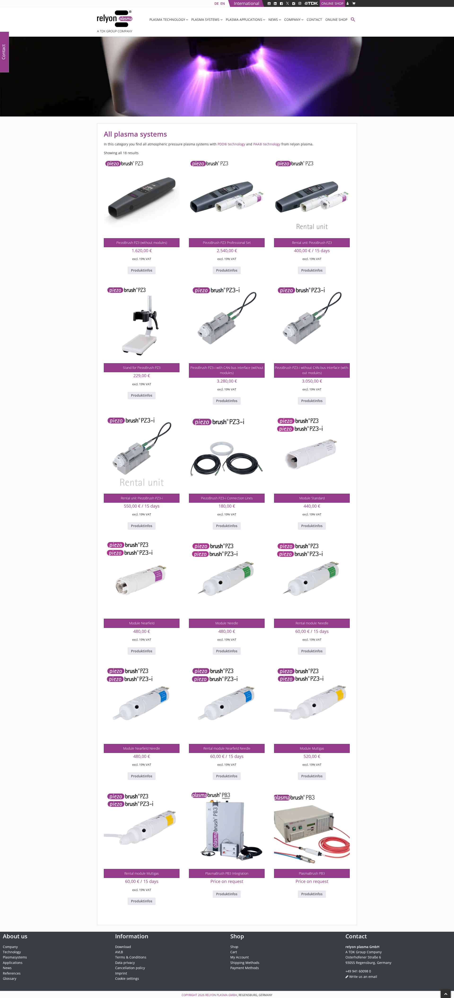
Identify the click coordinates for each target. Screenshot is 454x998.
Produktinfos (141, 270)
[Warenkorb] (353, 3)
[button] (353, 20)
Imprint (121, 973)
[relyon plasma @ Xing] (294, 3)
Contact (314, 19)
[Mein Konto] (347, 3)
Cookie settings (127, 978)
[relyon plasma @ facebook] (281, 3)
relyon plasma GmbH (221, 995)
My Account (239, 957)
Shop (234, 946)
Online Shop (332, 3)
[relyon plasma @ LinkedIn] (275, 3)
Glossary (9, 978)
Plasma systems (205, 19)
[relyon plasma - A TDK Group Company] (311, 3)
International (246, 3)
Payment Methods (244, 968)
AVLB (119, 952)
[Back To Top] (446, 993)
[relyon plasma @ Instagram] (300, 3)
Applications (12, 962)
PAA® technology (266, 144)
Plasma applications (244, 19)
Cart (233, 952)
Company (292, 19)
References (12, 973)
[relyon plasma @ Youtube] (269, 3)
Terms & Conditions (130, 957)
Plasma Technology (167, 19)
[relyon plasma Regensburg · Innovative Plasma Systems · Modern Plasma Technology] (114, 21)
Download (123, 946)
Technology (12, 952)
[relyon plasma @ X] (287, 3)
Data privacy (125, 962)
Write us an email (363, 976)
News (273, 19)
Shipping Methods (244, 962)
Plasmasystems (15, 957)
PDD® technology (231, 144)
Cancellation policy (130, 968)
